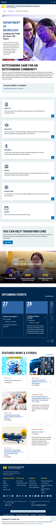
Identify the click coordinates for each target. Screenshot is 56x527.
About (4, 481)
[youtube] (12, 496)
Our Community (45, 483)
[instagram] (7, 496)
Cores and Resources (34, 487)
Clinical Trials (32, 481)
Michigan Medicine (9, 478)
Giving (4, 487)
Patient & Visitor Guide (21, 483)
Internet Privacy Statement (35, 523)
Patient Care (20, 478)
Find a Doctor (19, 481)
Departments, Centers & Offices (46, 486)
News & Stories (6, 489)
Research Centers (33, 485)
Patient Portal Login (21, 485)
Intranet (43, 492)
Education (44, 478)
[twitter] (9, 496)
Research (32, 478)
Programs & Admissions (47, 481)
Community (6, 485)
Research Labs (32, 483)
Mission (5, 483)
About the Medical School (45, 489)
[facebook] (4, 496)
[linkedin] (35, 496)
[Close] (52, 518)
